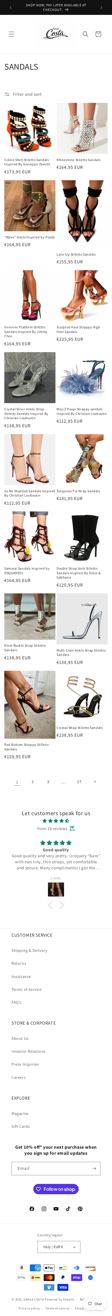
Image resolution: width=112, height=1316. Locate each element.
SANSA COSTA (34, 1299)
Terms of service (57, 1308)
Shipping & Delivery (29, 950)
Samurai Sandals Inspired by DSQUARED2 (27, 570)
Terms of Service (26, 989)
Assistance (21, 976)
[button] (11, 34)
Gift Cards (20, 1126)
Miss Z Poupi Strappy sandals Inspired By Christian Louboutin (82, 411)
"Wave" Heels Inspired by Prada (29, 237)
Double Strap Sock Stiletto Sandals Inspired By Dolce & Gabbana (79, 572)
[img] (56, 821)
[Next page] (94, 781)
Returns (18, 963)
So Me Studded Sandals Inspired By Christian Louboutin (29, 493)
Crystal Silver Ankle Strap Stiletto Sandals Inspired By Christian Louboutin (26, 413)
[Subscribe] (94, 1168)
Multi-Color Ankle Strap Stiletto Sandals (81, 652)
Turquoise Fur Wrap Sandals (78, 491)
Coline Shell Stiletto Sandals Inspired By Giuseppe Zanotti (27, 162)
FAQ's (16, 1002)
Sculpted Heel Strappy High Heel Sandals (78, 329)
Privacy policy (29, 1308)
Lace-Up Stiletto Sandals (76, 254)
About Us (20, 1038)
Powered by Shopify (59, 1299)
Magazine (20, 1113)
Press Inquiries (25, 1064)
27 (79, 781)
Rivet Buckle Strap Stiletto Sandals (25, 647)
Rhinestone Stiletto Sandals (79, 160)
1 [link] (17, 781)
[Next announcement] (101, 7)
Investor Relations (28, 1051)
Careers (18, 1077)
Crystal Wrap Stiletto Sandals (80, 727)
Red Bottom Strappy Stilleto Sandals (26, 746)
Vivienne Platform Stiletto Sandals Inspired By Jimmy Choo (26, 331)
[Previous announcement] (10, 7)
